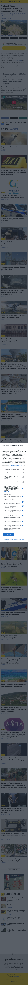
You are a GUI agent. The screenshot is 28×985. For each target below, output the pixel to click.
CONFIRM (8, 534)
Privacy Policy (21, 539)
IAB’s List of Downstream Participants (15, 465)
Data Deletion (6, 539)
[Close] (25, 446)
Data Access (14, 539)
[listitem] (14, 469)
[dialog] (14, 492)
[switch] (23, 472)
